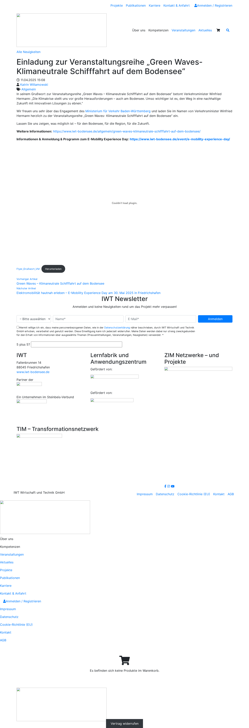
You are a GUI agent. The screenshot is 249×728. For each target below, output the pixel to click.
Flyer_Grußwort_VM (28, 268)
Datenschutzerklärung (117, 327)
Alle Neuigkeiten (28, 52)
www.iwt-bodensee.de (33, 372)
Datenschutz (165, 494)
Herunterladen (53, 268)
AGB (231, 494)
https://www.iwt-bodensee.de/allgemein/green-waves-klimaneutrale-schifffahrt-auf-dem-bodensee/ (127, 131)
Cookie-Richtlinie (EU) (193, 494)
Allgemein (28, 89)
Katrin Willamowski (34, 84)
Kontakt (218, 494)
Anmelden (215, 319)
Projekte (116, 5)
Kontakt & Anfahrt (176, 5)
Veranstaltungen (183, 30)
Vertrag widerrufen (125, 723)
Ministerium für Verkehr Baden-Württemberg (118, 111)
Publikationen (136, 5)
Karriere (154, 5)
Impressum (145, 494)
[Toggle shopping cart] (218, 30)
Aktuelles (205, 30)
